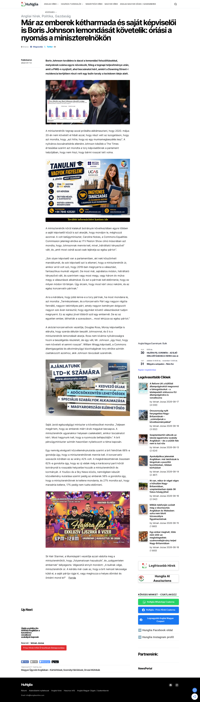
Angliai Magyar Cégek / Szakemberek (93, 690)
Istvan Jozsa (37, 643)
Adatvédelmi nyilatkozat (39, 690)
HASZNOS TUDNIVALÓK (71, 4)
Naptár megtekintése (147, 369)
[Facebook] (171, 685)
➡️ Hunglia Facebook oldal (155, 630)
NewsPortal (145, 668)
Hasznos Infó (69, 690)
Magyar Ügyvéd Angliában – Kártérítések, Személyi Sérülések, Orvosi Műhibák (60, 670)
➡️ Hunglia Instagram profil (156, 637)
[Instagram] (177, 685)
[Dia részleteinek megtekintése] (88, 187)
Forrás (72, 577)
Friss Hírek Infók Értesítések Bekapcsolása (43, 648)
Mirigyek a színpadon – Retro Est (160, 364)
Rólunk (24, 690)
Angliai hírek (30, 16)
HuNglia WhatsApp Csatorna (160, 602)
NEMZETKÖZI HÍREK (94, 4)
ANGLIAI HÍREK (50, 4)
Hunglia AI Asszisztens (162, 578)
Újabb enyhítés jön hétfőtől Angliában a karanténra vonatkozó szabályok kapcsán (30, 632)
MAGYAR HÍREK (111, 4)
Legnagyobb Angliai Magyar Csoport (160, 620)
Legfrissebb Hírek (162, 565)
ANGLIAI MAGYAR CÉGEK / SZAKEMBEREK (138, 4)
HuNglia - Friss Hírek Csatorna (160, 610)
